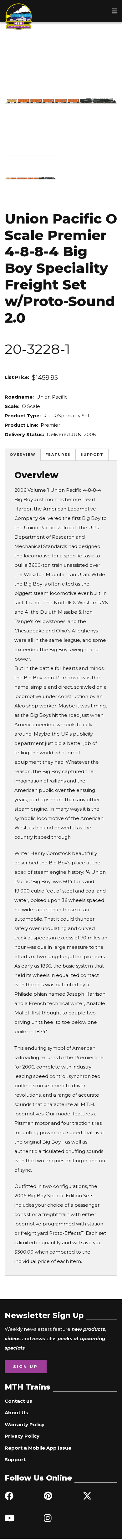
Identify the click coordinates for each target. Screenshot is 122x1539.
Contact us (18, 1401)
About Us (16, 1413)
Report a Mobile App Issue (38, 1448)
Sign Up (25, 1366)
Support (92, 454)
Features (58, 454)
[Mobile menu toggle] (115, 11)
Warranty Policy (24, 1424)
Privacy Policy (22, 1436)
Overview (23, 454)
